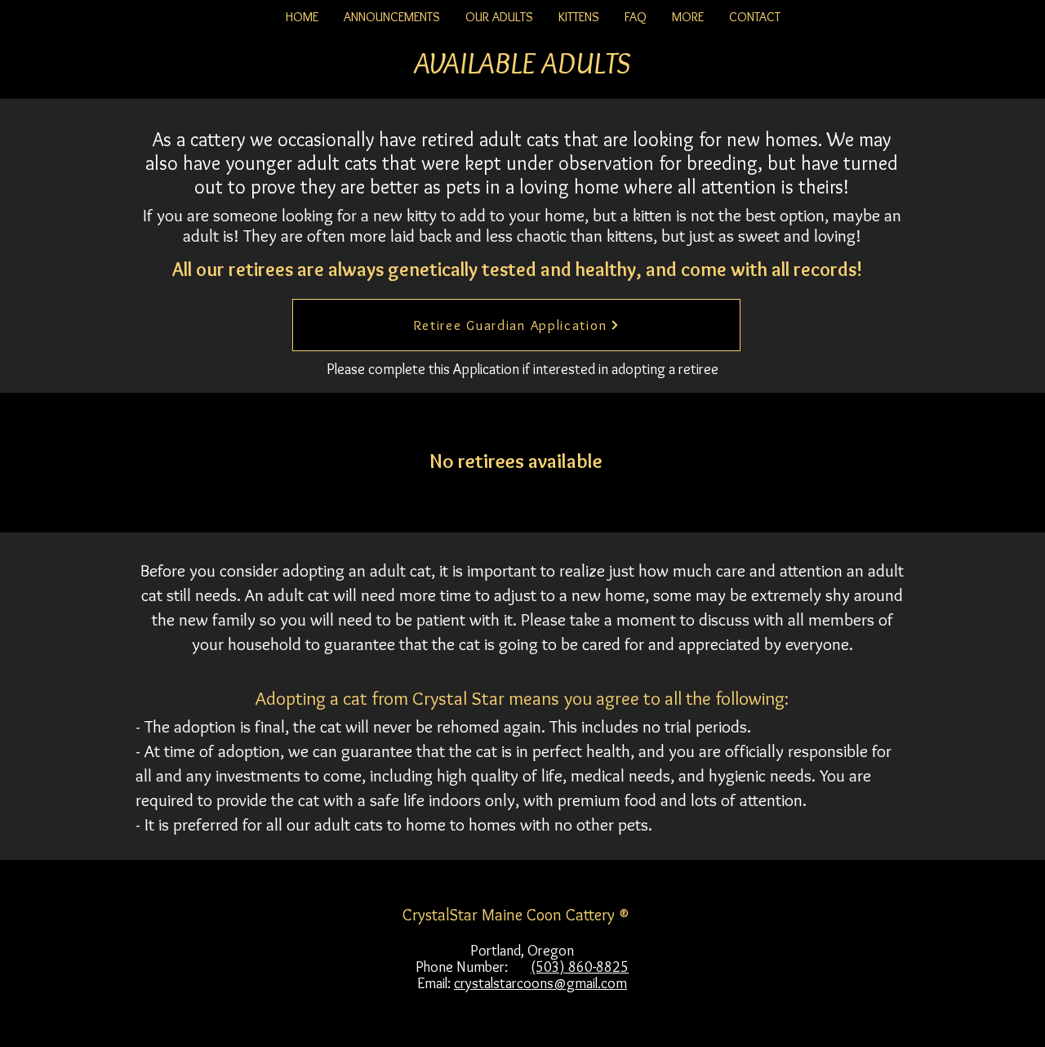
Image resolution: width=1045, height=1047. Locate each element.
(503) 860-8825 (580, 967)
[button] (498, 17)
